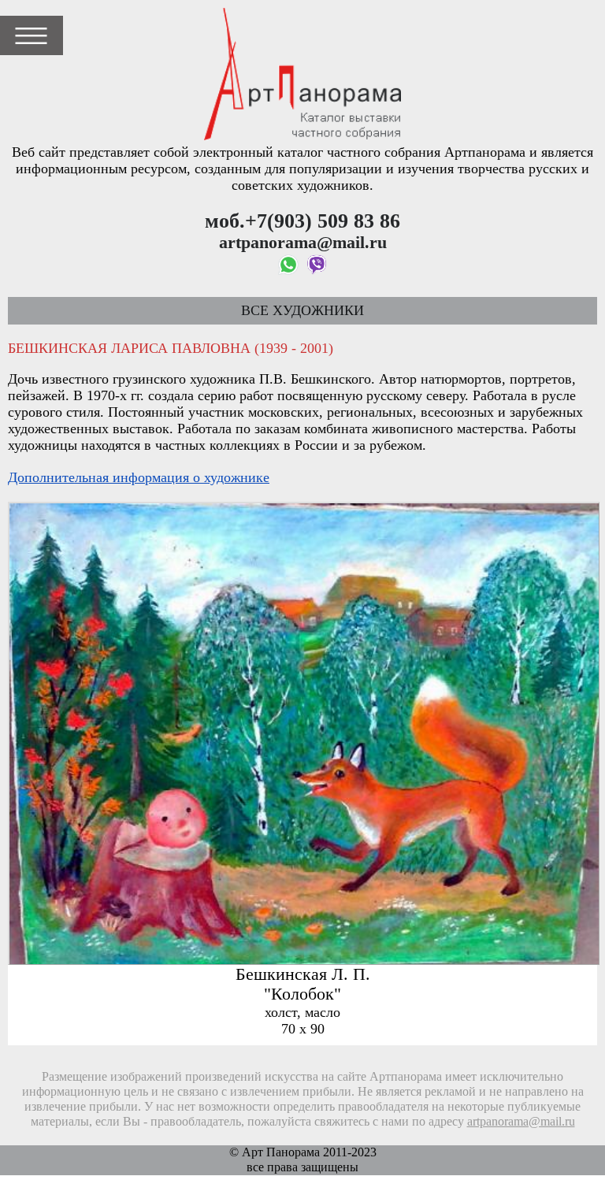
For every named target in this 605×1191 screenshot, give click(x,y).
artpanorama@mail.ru (521, 1122)
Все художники (302, 310)
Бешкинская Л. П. (303, 974)
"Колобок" (302, 994)
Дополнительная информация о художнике (138, 477)
